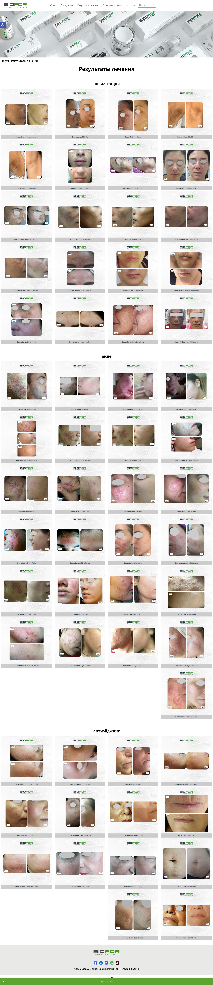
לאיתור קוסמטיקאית (106, 982)
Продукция (67, 5)
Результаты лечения (87, 5)
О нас (53, 5)
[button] (3, 25)
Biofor (5, 61)
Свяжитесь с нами (112, 5)
